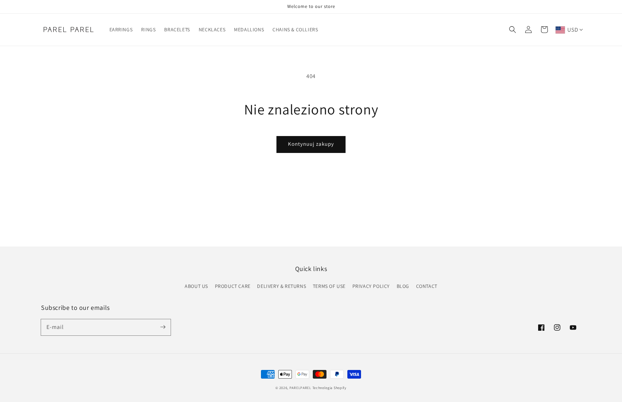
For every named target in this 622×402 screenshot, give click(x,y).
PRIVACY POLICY (371, 286)
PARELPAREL (300, 387)
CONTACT (426, 286)
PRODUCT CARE (233, 286)
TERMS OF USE (329, 286)
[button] (512, 29)
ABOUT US (196, 286)
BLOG (403, 286)
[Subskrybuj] (163, 327)
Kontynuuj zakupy (311, 143)
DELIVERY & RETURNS (281, 286)
